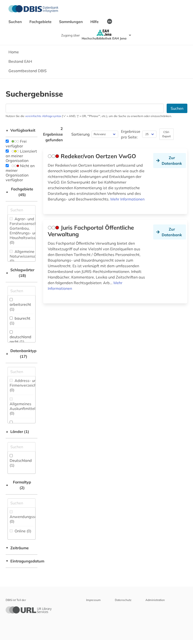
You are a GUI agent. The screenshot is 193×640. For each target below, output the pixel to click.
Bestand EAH (20, 61)
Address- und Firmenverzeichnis (25, 385)
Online (22, 531)
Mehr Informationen (127, 199)
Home (13, 52)
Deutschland (21, 462)
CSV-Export (166, 134)
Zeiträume (17, 548)
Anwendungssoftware (29, 519)
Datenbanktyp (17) (21, 353)
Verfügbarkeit (20, 130)
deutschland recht (20, 339)
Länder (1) (17, 431)
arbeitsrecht (20, 306)
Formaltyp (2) (18, 485)
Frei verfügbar (16, 143)
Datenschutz (123, 600)
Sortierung (80, 134)
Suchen (15, 21)
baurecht (20, 320)
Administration (155, 600)
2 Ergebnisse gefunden (53, 134)
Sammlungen (71, 21)
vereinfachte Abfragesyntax (43, 116)
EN (109, 21)
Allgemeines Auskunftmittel (22, 408)
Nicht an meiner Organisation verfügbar (20, 172)
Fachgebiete (40, 21)
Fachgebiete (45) (19, 192)
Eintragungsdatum (21, 561)
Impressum (93, 600)
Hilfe (95, 21)
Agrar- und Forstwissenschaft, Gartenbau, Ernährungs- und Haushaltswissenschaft (30, 230)
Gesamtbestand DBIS (27, 70)
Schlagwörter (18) (20, 272)
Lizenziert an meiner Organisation (21, 156)
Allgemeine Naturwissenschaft (26, 256)
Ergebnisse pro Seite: (130, 134)
